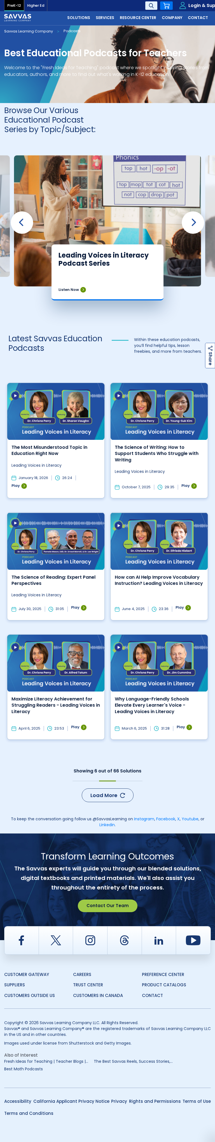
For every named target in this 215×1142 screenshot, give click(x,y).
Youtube (190, 819)
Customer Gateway (26, 974)
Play (15, 485)
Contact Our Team (108, 906)
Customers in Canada (98, 995)
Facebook (165, 819)
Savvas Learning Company (28, 31)
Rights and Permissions (155, 1101)
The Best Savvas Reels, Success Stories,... (133, 1061)
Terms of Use (197, 1101)
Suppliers (14, 985)
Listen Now (69, 289)
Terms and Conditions (28, 1113)
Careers (82, 974)
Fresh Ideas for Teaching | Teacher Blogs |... (46, 1061)
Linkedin (107, 825)
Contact (152, 995)
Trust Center (88, 985)
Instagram (144, 819)
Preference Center (163, 974)
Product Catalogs (164, 985)
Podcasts (72, 31)
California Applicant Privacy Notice (71, 1101)
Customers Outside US (29, 995)
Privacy (119, 1101)
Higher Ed (35, 5)
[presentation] (22, 222)
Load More (103, 795)
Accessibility (17, 1101)
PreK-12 (14, 5)
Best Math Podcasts (23, 1069)
